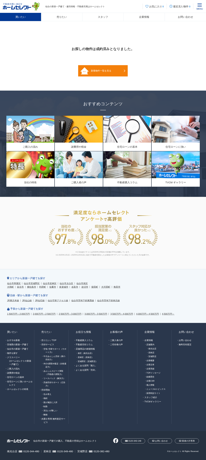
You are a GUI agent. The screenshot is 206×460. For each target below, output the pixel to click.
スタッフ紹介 (150, 397)
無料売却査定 (185, 344)
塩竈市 (52, 287)
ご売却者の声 (116, 344)
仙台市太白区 (66, 283)
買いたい (20, 17)
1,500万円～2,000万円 (18, 314)
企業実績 (150, 369)
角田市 (117, 287)
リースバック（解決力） (54, 378)
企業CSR (150, 381)
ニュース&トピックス (156, 389)
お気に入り (156, 6)
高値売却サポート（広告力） (54, 384)
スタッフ (103, 17)
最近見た (181, 6)
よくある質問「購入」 (86, 365)
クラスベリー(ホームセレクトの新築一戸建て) (19, 360)
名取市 (74, 287)
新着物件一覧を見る (101, 71)
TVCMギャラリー (152, 401)
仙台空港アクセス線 (58, 300)
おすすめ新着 (13, 340)
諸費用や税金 (13, 373)
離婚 (45, 415)
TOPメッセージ (153, 373)
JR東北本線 (13, 300)
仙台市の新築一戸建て (17, 349)
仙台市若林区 (49, 283)
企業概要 (150, 360)
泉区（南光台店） (86, 353)
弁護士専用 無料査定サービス (53, 420)
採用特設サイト (153, 393)
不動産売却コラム (84, 344)
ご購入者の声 (116, 340)
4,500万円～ (168, 314)
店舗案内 (150, 344)
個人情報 (150, 385)
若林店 (151, 353)
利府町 (42, 287)
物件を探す (12, 353)
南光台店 (152, 349)
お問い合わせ (185, 17)
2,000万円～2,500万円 (44, 314)
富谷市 (20, 287)
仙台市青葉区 (14, 283)
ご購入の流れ (13, 368)
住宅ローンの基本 (15, 377)
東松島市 (31, 287)
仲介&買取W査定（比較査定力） (54, 365)
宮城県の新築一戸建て (17, 344)
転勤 (45, 406)
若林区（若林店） (86, 357)
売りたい (62, 17)
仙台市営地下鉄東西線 (82, 300)
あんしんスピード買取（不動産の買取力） (53, 372)
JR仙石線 (40, 300)
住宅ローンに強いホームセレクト (20, 383)
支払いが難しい (50, 410)
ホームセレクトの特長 (17, 389)
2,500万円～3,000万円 (70, 314)
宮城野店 (152, 356)
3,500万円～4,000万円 (121, 314)
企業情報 (144, 17)
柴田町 (94, 287)
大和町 (10, 287)
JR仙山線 (27, 300)
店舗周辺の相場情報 (85, 349)
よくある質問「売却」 (86, 370)
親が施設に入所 (50, 402)
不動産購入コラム (84, 340)
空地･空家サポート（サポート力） (54, 350)
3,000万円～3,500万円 (96, 314)
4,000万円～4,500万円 (147, 314)
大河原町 (105, 287)
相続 (45, 398)
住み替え (47, 394)
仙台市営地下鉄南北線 (108, 300)
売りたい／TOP (48, 340)
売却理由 (45, 390)
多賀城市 (63, 287)
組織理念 (150, 377)
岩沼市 (84, 287)
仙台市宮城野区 (32, 283)
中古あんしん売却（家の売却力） (54, 358)
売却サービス (47, 344)
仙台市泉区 (82, 283)
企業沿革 (150, 364)
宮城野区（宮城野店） (88, 361)
